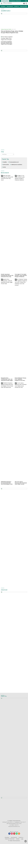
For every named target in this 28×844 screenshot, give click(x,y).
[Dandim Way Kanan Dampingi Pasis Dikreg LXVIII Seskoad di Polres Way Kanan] (7, 224)
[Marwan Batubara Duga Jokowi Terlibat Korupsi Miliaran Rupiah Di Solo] (14, 20)
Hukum (2, 29)
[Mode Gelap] (24, 3)
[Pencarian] (26, 3)
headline (5, 162)
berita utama (6, 164)
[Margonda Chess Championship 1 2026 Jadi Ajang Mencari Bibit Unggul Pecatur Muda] (7, 328)
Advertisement (14, 837)
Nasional (6, 29)
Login (22, 838)
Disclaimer (7, 837)
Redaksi (17, 838)
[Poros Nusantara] (7, 3)
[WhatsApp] (17, 834)
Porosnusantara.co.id (13, 162)
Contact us (20, 837)
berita (4, 167)
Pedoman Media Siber (10, 838)
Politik (9, 29)
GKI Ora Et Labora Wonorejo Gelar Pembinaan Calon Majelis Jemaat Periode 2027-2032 (21, 483)
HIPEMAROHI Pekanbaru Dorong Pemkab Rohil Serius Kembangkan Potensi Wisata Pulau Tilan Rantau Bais (7, 483)
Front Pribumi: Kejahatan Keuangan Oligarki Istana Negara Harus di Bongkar (6, 43)
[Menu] (2, 3)
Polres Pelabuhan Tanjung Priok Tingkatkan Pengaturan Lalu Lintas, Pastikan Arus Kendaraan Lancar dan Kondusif (20, 379)
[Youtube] (14, 834)
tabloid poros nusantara (16, 164)
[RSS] (19, 834)
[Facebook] (9, 834)
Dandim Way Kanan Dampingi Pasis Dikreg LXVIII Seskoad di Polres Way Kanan (7, 275)
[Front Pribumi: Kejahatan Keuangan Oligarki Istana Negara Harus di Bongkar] (7, 38)
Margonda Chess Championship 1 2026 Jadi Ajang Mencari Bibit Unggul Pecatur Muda (7, 379)
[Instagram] (12, 834)
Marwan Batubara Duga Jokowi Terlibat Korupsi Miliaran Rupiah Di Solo (12, 31)
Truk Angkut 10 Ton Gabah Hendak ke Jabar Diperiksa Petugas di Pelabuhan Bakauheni (21, 275)
